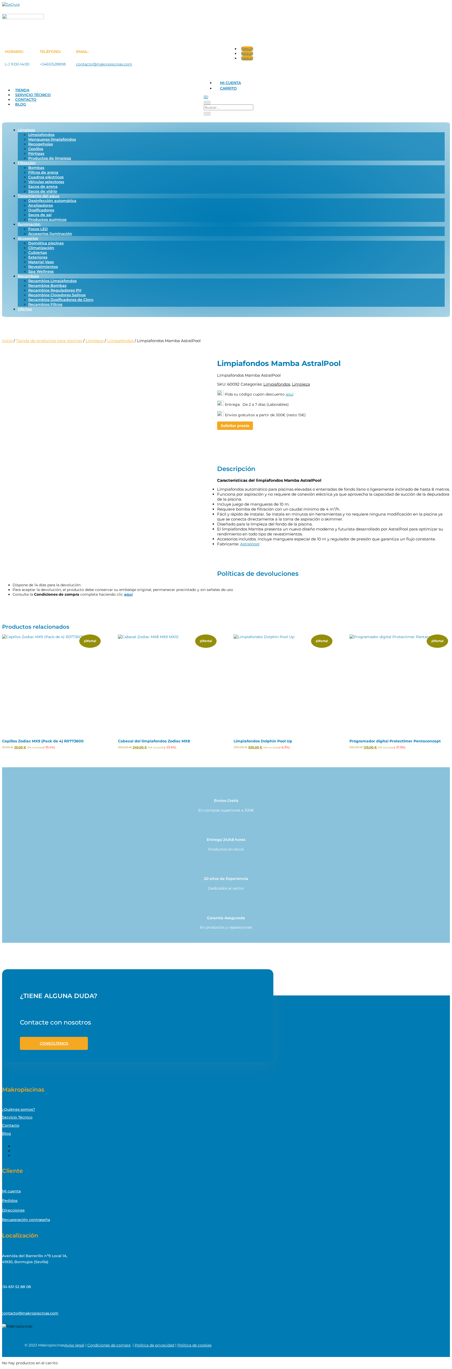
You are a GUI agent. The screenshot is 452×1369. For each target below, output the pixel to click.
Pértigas (36, 153)
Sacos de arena (43, 186)
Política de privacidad (154, 1345)
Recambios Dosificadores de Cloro (60, 299)
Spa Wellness (41, 271)
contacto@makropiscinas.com (104, 64)
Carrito (228, 88)
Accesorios (28, 238)
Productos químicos (47, 219)
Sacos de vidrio (42, 191)
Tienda (22, 90)
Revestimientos (43, 266)
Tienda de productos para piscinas (49, 340)
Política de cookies (194, 1345)
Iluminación (29, 224)
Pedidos (10, 1200)
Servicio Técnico (33, 94)
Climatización (41, 247)
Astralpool (249, 543)
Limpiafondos (41, 134)
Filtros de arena (43, 172)
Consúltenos (54, 1043)
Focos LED (38, 229)
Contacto (25, 99)
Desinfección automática (52, 200)
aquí (289, 394)
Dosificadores (41, 210)
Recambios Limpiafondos (52, 280)
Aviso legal (74, 1345)
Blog (20, 104)
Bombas (36, 167)
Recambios (28, 276)
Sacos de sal (40, 214)
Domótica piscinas (46, 243)
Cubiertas (37, 252)
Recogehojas (40, 144)
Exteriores (37, 257)
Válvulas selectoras (46, 181)
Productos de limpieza (49, 158)
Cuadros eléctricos (46, 177)
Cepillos (35, 148)
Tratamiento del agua (38, 196)
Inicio (7, 340)
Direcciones (13, 1210)
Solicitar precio (235, 425)
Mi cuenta (230, 82)
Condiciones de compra (109, 1345)
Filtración (27, 163)
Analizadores (40, 205)
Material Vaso (41, 262)
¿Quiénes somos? (18, 1109)
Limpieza (26, 130)
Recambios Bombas (47, 285)
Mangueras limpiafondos (52, 139)
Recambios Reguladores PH (54, 290)
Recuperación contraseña (26, 1219)
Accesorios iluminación (50, 233)
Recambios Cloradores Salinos (57, 295)
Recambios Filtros (45, 304)
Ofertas (25, 309)
